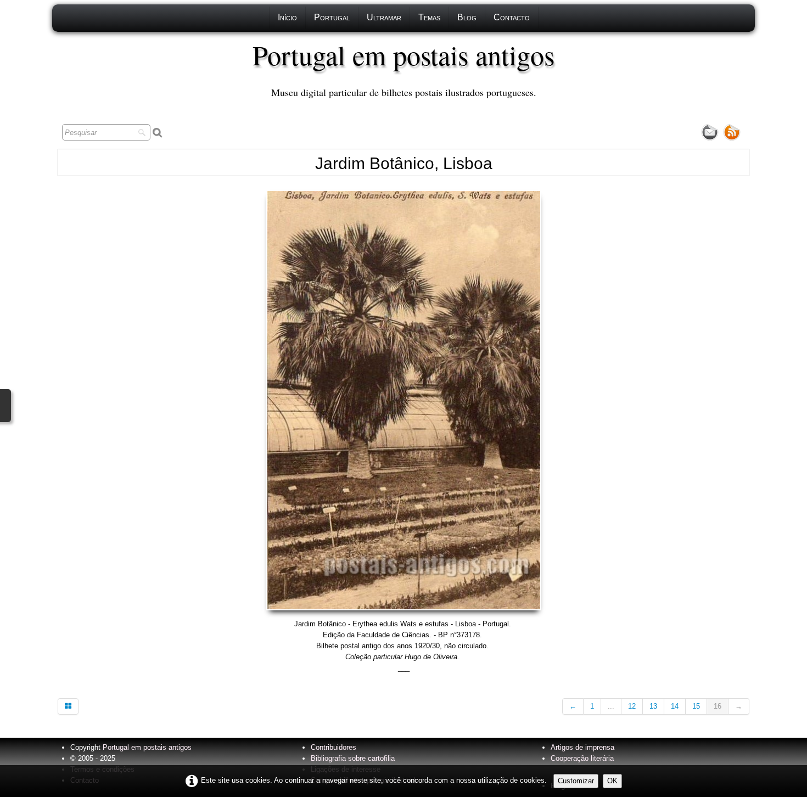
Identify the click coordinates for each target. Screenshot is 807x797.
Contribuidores (333, 747)
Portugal (332, 17)
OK (612, 781)
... (611, 706)
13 (653, 706)
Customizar (576, 781)
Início (287, 17)
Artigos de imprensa (582, 747)
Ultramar (384, 17)
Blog (467, 17)
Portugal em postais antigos (147, 747)
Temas (429, 17)
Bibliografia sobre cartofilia (353, 758)
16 (717, 706)
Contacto (512, 17)
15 (696, 706)
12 (632, 706)
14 (675, 706)
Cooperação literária (582, 758)
